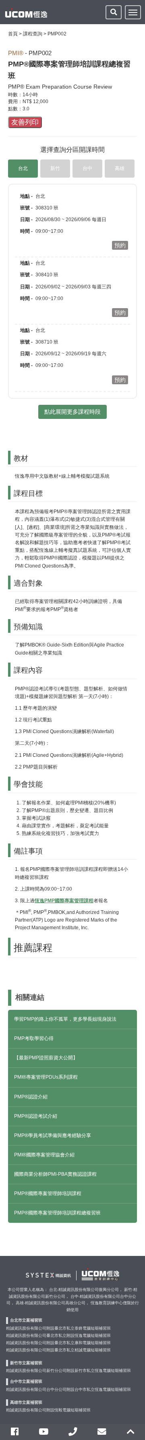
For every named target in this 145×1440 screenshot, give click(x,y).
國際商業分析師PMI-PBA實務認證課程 (55, 1174)
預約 (120, 245)
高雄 (119, 168)
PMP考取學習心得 (34, 1038)
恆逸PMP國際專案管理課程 (64, 900)
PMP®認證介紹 (31, 1097)
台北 (23, 168)
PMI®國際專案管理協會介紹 (44, 1155)
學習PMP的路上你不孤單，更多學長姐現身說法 (65, 1019)
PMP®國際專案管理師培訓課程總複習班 (57, 1213)
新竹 (55, 168)
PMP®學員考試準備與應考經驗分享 (52, 1135)
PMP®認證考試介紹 (35, 1116)
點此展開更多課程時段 (72, 411)
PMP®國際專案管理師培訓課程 (47, 1193)
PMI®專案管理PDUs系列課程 (46, 1077)
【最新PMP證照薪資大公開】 (46, 1058)
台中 (87, 168)
